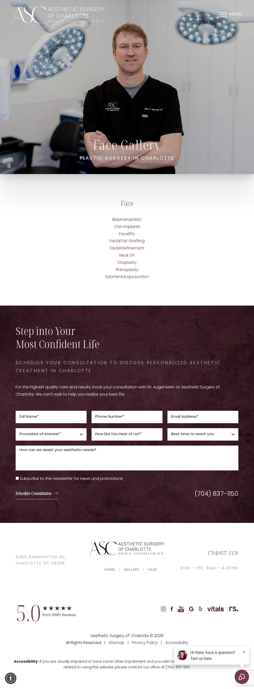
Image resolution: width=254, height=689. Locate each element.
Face (153, 569)
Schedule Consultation (34, 493)
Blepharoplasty (127, 220)
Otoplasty (127, 263)
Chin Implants (127, 227)
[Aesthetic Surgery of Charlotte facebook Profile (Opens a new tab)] (172, 609)
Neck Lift (127, 256)
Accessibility (176, 643)
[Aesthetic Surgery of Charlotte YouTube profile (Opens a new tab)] (181, 609)
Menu (235, 14)
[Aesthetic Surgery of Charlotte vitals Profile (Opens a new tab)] (215, 609)
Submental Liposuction (127, 277)
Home (109, 569)
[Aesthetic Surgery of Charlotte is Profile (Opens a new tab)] (233, 609)
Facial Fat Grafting (127, 241)
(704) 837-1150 (216, 494)
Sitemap (116, 643)
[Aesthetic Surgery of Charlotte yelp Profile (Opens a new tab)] (200, 609)
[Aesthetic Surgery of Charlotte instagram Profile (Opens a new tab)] (163, 609)
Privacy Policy (145, 643)
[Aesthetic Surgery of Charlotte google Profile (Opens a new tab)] (191, 609)
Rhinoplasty (127, 270)
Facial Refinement (127, 248)
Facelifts (127, 234)
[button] (10, 678)
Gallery (131, 569)
